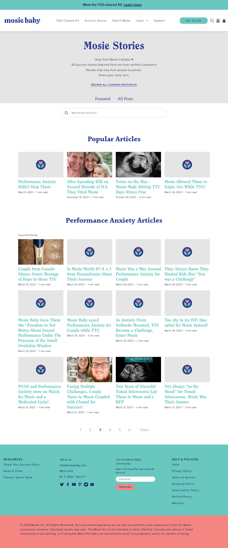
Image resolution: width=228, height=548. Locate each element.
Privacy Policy (182, 471)
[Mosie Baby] (22, 20)
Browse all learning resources (114, 85)
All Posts (125, 98)
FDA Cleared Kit (68, 20)
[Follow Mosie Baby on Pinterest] (80, 485)
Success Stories (96, 20)
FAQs (175, 464)
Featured (102, 98)
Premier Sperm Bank (18, 477)
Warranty (178, 503)
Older (144, 430)
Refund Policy (182, 496)
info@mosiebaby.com (73, 465)
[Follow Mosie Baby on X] (62, 485)
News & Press (13, 471)
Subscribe (125, 487)
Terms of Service (183, 477)
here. (125, 75)
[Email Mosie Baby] (92, 485)
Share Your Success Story (22, 464)
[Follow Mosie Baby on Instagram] (86, 485)
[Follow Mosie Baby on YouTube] (74, 485)
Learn (140, 20)
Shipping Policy (183, 484)
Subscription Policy (185, 490)
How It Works (121, 20)
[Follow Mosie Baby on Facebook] (68, 485)
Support (159, 20)
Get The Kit (194, 20)
